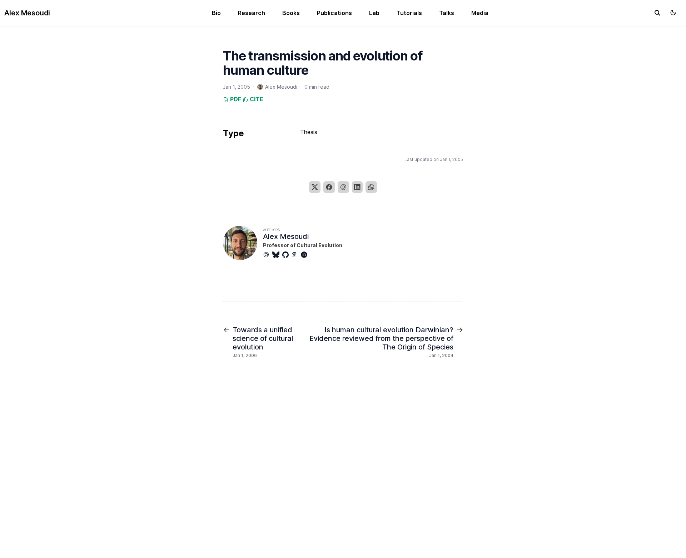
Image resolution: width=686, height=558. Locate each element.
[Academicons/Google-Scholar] (296, 254)
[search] (657, 13)
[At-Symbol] (267, 254)
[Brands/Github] (287, 254)
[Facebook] (329, 187)
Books (291, 12)
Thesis (308, 132)
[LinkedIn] (357, 187)
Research (251, 12)
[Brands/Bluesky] (277, 254)
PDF (235, 99)
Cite (255, 99)
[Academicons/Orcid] (305, 254)
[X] (314, 187)
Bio (216, 12)
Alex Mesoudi (27, 13)
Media (479, 12)
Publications (334, 12)
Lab (374, 12)
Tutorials (409, 12)
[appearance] (673, 12)
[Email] (343, 187)
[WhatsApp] (371, 187)
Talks (446, 12)
